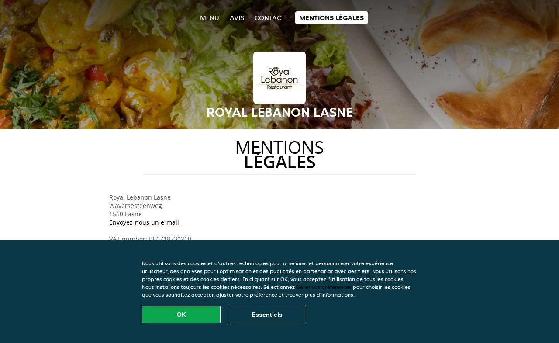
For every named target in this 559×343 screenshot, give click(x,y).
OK (181, 314)
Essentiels (267, 314)
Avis (237, 17)
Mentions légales (331, 17)
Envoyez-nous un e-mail (144, 222)
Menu (209, 17)
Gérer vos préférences (324, 287)
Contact (270, 17)
